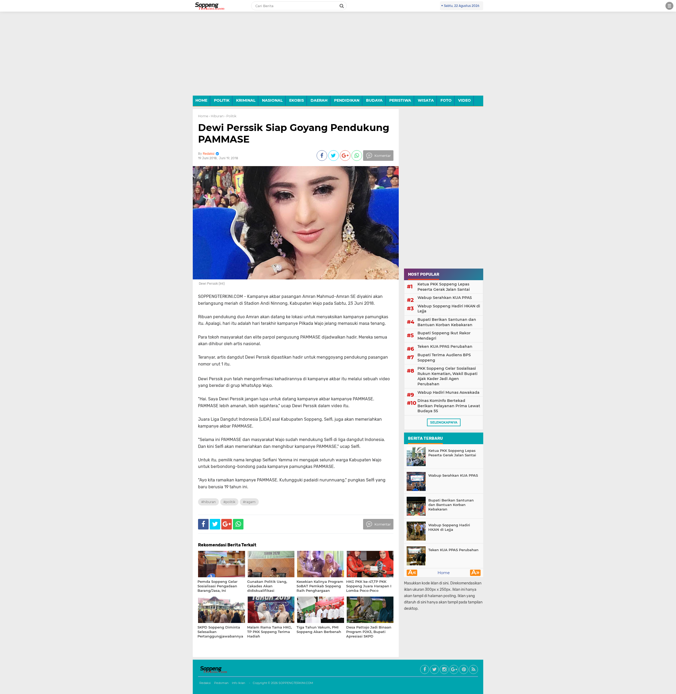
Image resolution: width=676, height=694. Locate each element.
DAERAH (319, 100)
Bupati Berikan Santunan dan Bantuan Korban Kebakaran (446, 322)
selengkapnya (443, 422)
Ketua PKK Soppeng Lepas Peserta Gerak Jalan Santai (443, 287)
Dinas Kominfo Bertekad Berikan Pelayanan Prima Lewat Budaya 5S (448, 405)
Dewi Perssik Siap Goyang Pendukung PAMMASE (293, 133)
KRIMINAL (245, 100)
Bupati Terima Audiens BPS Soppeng (444, 358)
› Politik (230, 116)
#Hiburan (208, 502)
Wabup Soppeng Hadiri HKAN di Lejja (448, 309)
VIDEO (464, 100)
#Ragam (249, 502)
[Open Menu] (669, 6)
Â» (475, 573)
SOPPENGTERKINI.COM (296, 683)
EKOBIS (296, 100)
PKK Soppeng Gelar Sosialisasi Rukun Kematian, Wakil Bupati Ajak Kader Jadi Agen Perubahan (447, 376)
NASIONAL (272, 100)
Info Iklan (238, 683)
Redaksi (205, 683)
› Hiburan (216, 116)
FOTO (446, 100)
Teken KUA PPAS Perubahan (444, 346)
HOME (201, 100)
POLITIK (221, 100)
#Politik (229, 502)
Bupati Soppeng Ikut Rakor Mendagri (444, 336)
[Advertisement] (338, 58)
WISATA (426, 100)
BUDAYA (374, 100)
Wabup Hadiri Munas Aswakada (448, 392)
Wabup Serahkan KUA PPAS (444, 297)
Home (203, 116)
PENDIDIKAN (346, 100)
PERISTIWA (400, 100)
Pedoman (221, 683)
